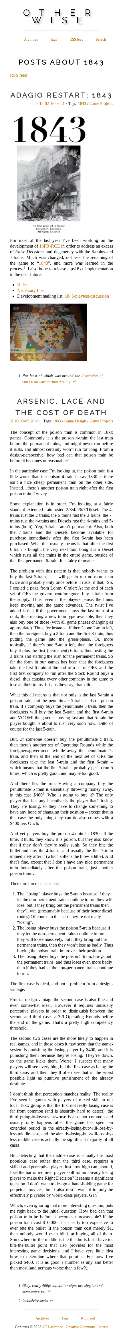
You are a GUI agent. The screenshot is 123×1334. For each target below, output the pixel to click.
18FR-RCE (49, 246)
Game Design (75, 421)
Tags (53, 39)
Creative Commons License (87, 1327)
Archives (31, 39)
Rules (22, 284)
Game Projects (101, 103)
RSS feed (77, 39)
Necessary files (30, 290)
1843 (82, 103)
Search (101, 39)
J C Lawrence (52, 1327)
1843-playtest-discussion (87, 296)
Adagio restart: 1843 (62, 95)
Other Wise (61, 16)
